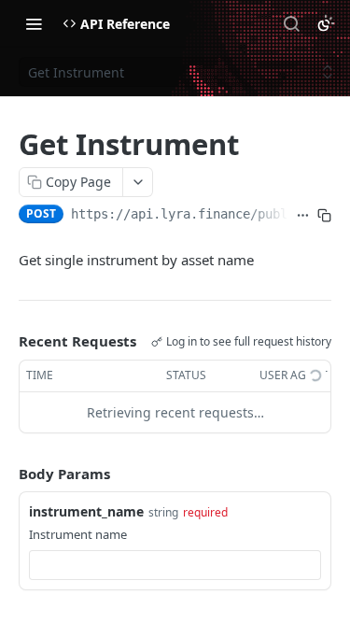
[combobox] (175, 565)
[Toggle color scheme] (326, 23)
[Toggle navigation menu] (34, 23)
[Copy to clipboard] (324, 216)
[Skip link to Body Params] (5, 473)
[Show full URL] (303, 216)
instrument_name (86, 511)
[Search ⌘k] (291, 23)
